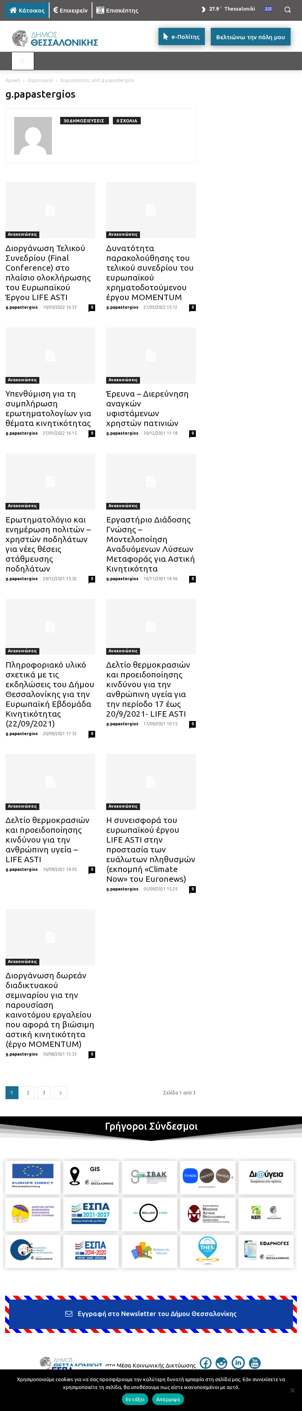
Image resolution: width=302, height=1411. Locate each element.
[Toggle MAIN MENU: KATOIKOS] (22, 61)
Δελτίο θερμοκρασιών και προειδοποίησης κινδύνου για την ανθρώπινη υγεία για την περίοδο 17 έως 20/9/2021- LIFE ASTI (148, 689)
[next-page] (60, 1092)
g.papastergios (22, 307)
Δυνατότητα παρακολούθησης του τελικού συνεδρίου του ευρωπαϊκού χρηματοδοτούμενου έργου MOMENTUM (150, 272)
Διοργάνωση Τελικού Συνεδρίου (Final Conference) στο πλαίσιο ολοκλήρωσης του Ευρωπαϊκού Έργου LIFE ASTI (48, 272)
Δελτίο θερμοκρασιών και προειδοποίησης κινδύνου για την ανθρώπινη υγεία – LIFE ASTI (48, 839)
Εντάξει (135, 1399)
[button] (287, 9)
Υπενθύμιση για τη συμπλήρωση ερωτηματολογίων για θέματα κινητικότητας (48, 408)
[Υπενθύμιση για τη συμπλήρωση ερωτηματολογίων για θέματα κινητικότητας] (50, 356)
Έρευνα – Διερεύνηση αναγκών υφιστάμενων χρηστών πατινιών (147, 408)
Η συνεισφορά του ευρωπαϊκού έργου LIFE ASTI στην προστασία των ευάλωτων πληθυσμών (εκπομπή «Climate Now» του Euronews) (150, 849)
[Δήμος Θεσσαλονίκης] (59, 38)
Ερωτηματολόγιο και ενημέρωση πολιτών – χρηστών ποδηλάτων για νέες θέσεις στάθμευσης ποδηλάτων (48, 544)
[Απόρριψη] (292, 1390)
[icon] (206, 1367)
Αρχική (13, 80)
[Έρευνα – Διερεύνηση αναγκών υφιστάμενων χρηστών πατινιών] (151, 356)
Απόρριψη (168, 1399)
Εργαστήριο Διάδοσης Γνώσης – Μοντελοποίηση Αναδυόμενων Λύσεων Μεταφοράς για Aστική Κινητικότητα (150, 544)
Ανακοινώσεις (22, 234)
